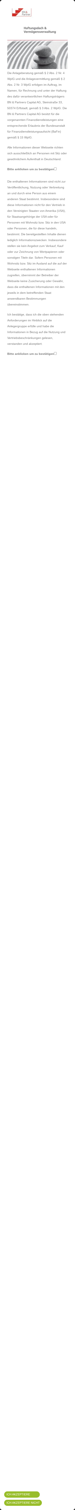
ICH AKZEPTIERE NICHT (23, 1502)
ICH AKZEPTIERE (18, 1494)
